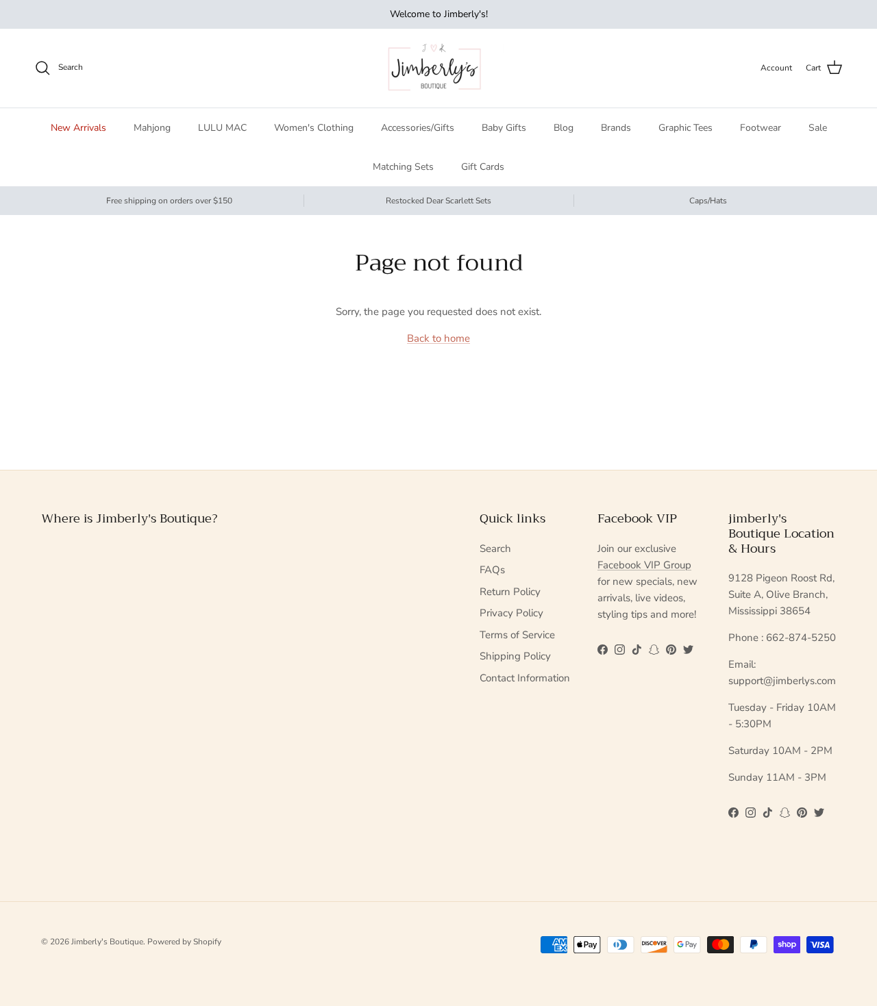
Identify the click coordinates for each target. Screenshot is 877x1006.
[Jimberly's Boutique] (439, 68)
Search (495, 548)
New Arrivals (78, 127)
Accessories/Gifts (417, 127)
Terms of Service (517, 635)
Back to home (438, 338)
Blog (563, 127)
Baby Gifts (504, 127)
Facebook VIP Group (644, 565)
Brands (616, 127)
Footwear (760, 127)
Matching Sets (403, 166)
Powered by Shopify (184, 941)
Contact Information (525, 678)
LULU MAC (222, 127)
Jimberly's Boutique (107, 941)
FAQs (492, 570)
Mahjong (152, 127)
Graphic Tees (685, 127)
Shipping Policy (515, 656)
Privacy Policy (511, 613)
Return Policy (510, 592)
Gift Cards (482, 166)
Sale (817, 127)
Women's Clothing (314, 127)
